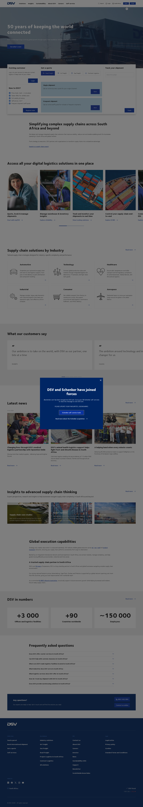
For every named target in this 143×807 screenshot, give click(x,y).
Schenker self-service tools (71, 412)
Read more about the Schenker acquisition (70, 419)
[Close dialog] (100, 380)
